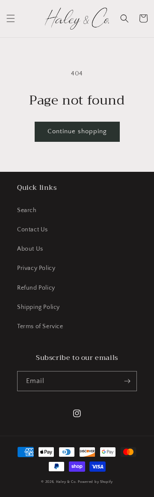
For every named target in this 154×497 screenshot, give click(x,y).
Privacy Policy (36, 268)
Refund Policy (36, 287)
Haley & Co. (66, 482)
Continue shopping (77, 131)
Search (27, 210)
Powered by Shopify (95, 482)
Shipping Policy (38, 307)
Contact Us (32, 229)
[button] (10, 18)
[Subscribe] (127, 381)
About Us (30, 249)
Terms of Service (40, 326)
